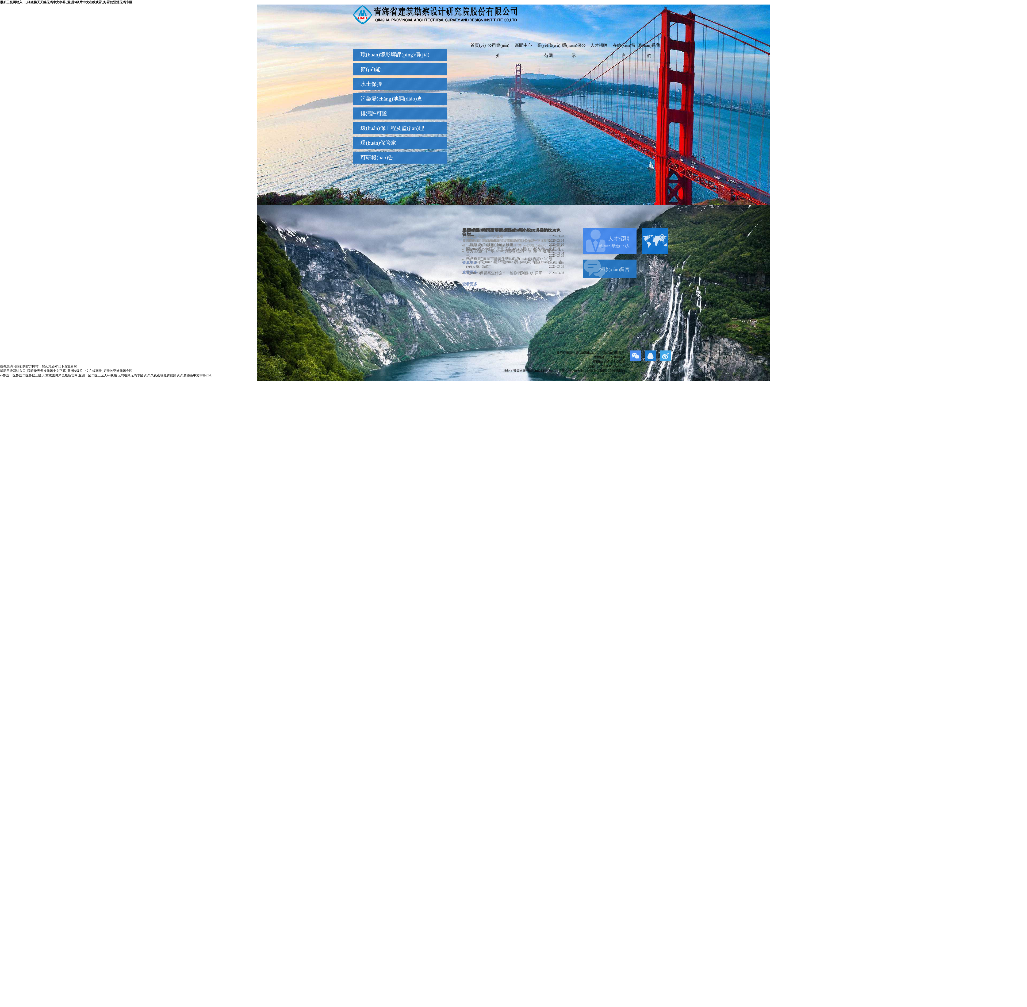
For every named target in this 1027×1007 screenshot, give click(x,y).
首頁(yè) (478, 45)
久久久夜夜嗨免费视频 (160, 375)
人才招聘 (598, 45)
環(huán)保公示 (574, 47)
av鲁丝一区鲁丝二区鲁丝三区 (20, 375)
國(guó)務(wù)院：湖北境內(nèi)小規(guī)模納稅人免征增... (515, 249)
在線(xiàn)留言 (624, 47)
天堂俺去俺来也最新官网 (60, 375)
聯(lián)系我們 (649, 47)
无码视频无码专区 (130, 375)
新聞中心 (523, 45)
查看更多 (469, 263)
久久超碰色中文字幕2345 (194, 375)
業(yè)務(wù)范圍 (548, 47)
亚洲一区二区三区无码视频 (97, 375)
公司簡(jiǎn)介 (498, 47)
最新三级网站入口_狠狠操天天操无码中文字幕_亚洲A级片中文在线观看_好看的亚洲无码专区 (66, 2)
